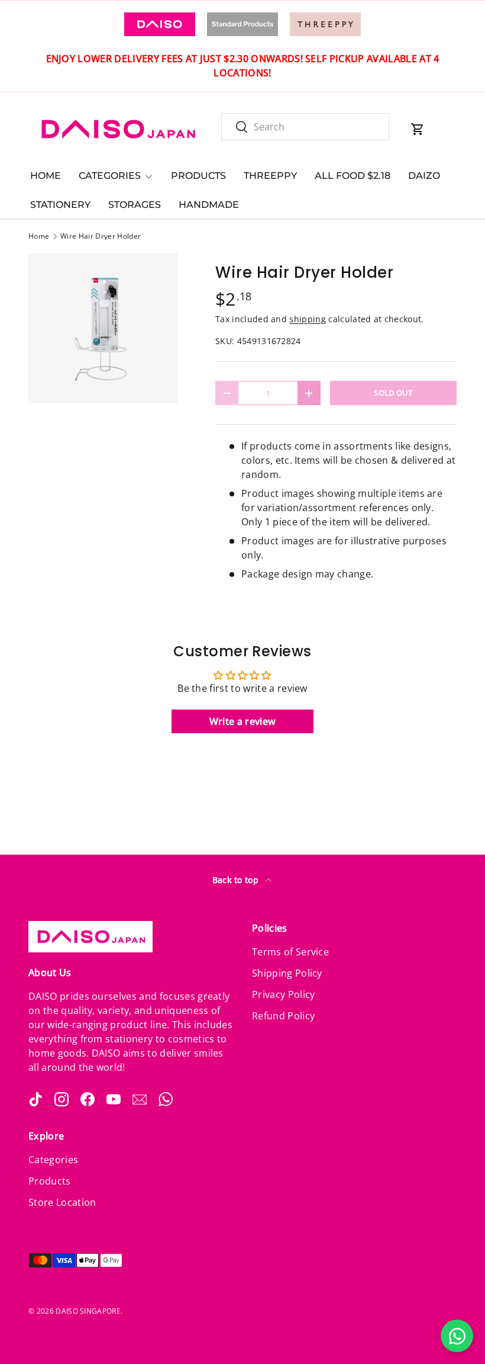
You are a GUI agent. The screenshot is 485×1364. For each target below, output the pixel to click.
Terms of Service (290, 951)
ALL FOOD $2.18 (352, 175)
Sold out (393, 392)
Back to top (236, 879)
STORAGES (134, 204)
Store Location (62, 1202)
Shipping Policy (287, 973)
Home (38, 236)
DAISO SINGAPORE (88, 1311)
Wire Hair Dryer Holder (100, 236)
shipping (307, 319)
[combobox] (305, 127)
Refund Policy (283, 1015)
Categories (53, 1159)
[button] (418, 129)
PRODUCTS (198, 175)
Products (49, 1181)
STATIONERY (60, 204)
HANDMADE (209, 204)
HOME (45, 175)
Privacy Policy (283, 994)
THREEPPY (270, 175)
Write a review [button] (242, 721)
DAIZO (424, 175)
